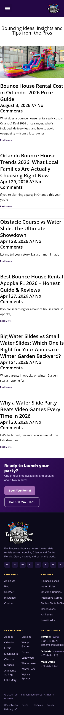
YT (30, 564)
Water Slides (48, 586)
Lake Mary (10, 680)
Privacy (26, 705)
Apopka (8, 636)
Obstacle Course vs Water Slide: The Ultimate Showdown (30, 228)
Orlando (9, 642)
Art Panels (47, 614)
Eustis (7, 647)
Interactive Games (51, 597)
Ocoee (25, 652)
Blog (6, 586)
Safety (50, 705)
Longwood (28, 657)
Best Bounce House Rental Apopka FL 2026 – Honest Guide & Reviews (31, 283)
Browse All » (48, 620)
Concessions (48, 608)
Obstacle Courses (51, 591)
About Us (9, 580)
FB (7, 564)
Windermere (29, 663)
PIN (22, 564)
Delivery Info (11, 709)
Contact (9, 591)
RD (61, 564)
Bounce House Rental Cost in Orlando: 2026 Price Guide (31, 92)
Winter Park (28, 668)
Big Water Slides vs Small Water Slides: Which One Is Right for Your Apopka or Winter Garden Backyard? (32, 346)
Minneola (9, 664)
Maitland (26, 636)
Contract (9, 603)
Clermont (9, 659)
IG (15, 564)
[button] (8, 8)
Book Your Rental (20, 490)
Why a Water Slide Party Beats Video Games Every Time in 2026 (30, 409)
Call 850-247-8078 (21, 502)
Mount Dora (11, 653)
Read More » (6, 140)
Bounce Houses (50, 580)
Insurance (10, 597)
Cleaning (38, 705)
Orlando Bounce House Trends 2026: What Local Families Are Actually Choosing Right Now (29, 165)
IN (38, 564)
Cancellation (11, 705)
